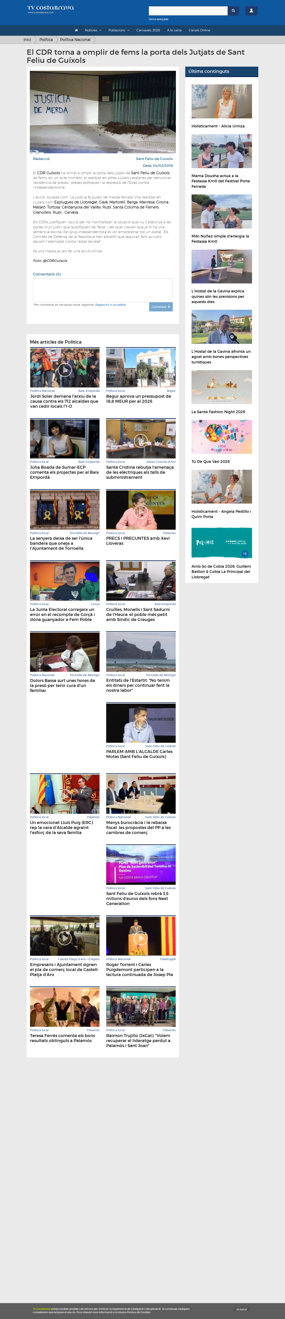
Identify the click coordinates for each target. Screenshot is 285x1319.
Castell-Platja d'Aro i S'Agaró (79, 959)
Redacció (41, 159)
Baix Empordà (89, 391)
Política (46, 39)
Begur (171, 391)
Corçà (95, 604)
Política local (115, 391)
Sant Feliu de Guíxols (154, 159)
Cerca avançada (158, 19)
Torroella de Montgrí (85, 533)
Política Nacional (75, 39)
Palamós (169, 533)
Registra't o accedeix (110, 305)
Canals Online (199, 30)
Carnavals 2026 (148, 30)
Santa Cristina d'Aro (161, 462)
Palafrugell (168, 959)
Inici (27, 39)
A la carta (174, 30)
